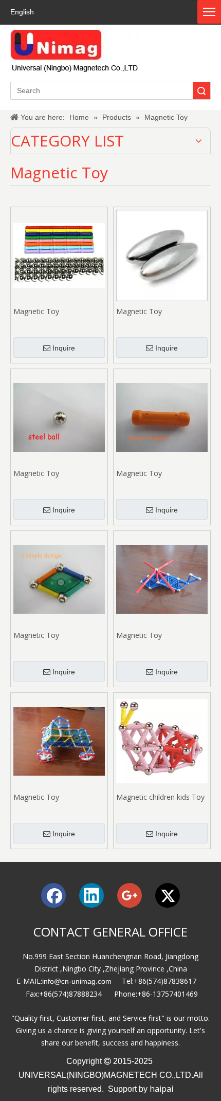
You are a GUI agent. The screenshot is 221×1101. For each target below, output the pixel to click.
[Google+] (129, 895)
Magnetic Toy (36, 311)
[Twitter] (167, 895)
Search (201, 90)
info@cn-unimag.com (77, 981)
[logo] (78, 52)
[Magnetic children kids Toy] (162, 740)
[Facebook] (53, 895)
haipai (161, 1088)
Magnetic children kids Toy (160, 797)
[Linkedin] (91, 895)
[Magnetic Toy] (59, 255)
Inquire (63, 348)
